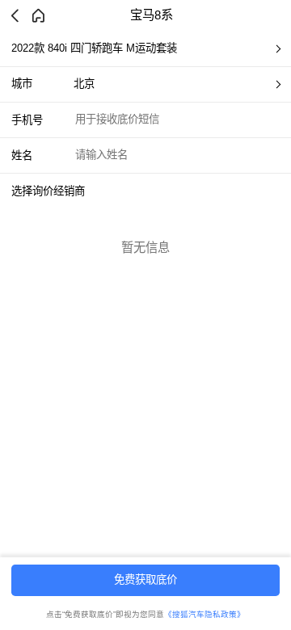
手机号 (27, 120)
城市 (21, 84)
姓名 (21, 155)
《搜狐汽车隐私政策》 (204, 614)
